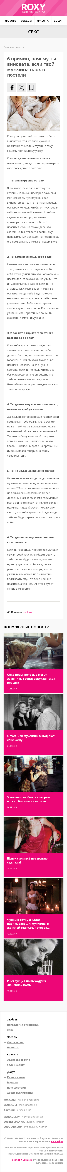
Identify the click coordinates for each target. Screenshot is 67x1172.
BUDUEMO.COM (25, 1126)
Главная (8, 47)
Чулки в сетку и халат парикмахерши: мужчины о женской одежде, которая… (28, 924)
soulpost (28, 612)
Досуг (57, 20)
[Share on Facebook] (11, 87)
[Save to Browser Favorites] (31, 87)
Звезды (26, 20)
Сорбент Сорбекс (22, 1159)
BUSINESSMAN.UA (24, 1121)
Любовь (10, 20)
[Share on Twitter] (21, 87)
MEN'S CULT (20, 1104)
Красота (42, 20)
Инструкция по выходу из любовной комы (26, 983)
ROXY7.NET (21, 1099)
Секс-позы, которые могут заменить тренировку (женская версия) (31, 679)
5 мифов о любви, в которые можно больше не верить (28, 799)
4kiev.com (17, 1109)
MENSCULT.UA (23, 1116)
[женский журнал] (34, 8)
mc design (57, 1141)
